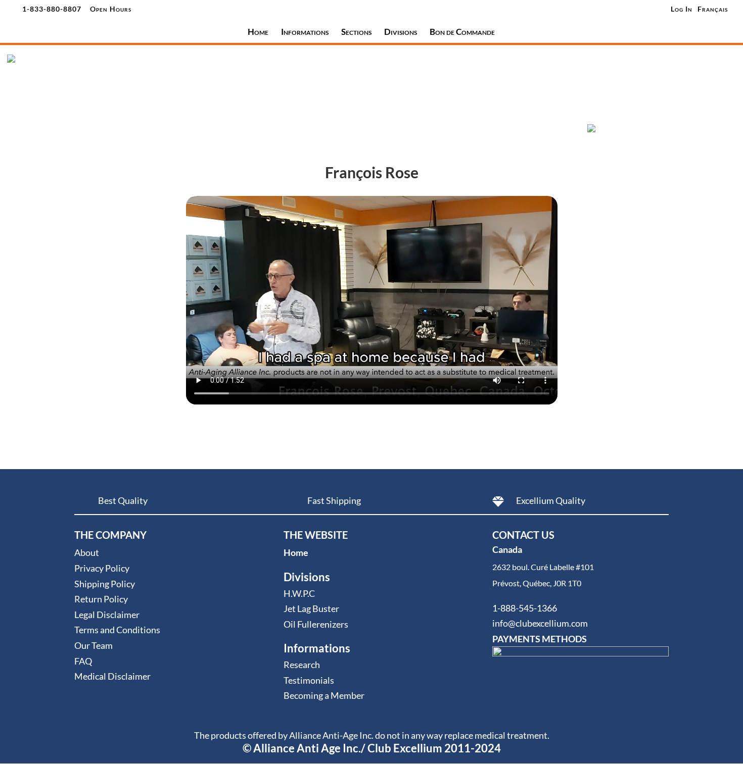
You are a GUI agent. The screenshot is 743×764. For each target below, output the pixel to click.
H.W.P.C (299, 593)
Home (258, 32)
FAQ (83, 661)
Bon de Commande (462, 32)
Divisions (400, 32)
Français (713, 9)
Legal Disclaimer (107, 614)
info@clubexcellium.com (540, 623)
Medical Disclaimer (112, 676)
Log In (681, 9)
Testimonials (309, 680)
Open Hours (110, 9)
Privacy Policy (101, 568)
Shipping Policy (104, 583)
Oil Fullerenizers (316, 624)
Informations (305, 32)
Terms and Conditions (117, 629)
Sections (356, 32)
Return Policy (101, 598)
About (86, 552)
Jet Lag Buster (311, 608)
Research (302, 664)
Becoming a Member (324, 695)
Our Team (93, 645)
